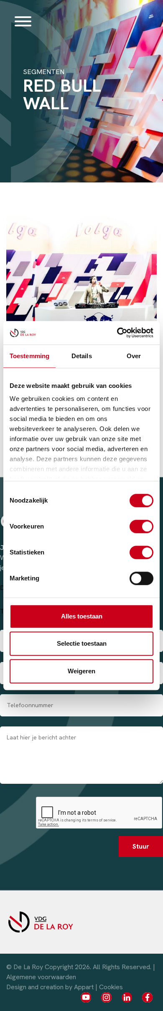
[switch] (141, 526)
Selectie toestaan (82, 643)
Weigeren (81, 671)
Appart (84, 987)
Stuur (140, 846)
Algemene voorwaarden (41, 977)
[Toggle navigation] (23, 20)
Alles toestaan (81, 616)
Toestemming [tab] (29, 355)
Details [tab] (81, 355)
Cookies (111, 987)
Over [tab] (134, 355)
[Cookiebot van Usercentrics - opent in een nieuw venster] (117, 332)
